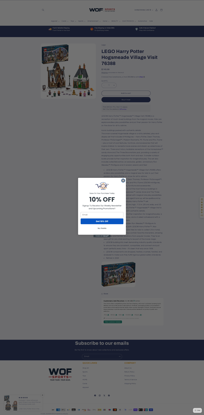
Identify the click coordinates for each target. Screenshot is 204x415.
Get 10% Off (102, 221)
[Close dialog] (123, 180)
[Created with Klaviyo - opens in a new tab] (102, 236)
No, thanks (102, 228)
